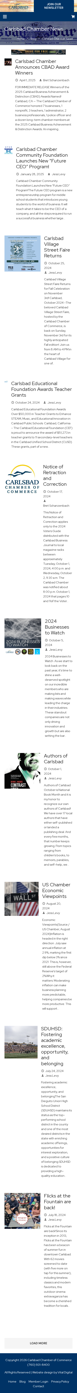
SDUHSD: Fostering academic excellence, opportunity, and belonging (55, 1046)
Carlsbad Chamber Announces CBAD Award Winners (42, 67)
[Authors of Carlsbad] (22, 755)
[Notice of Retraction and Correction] (22, 466)
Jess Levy (58, 174)
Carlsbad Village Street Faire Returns (57, 247)
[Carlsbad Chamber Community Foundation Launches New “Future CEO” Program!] (8, 149)
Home (12, 1381)
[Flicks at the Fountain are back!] (22, 1195)
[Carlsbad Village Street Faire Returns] (22, 238)
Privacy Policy (60, 1381)
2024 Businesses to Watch (57, 627)
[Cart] (73, 17)
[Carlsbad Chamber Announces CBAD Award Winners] (8, 61)
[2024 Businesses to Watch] (22, 621)
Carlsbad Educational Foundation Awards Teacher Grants (41, 389)
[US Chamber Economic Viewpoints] (21, 884)
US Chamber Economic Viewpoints (56, 890)
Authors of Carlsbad (56, 759)
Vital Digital (65, 1372)
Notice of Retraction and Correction (55, 475)
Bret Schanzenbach (56, 80)
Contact (38, 1386)
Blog (22, 1381)
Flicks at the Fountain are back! (57, 1202)
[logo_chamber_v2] (18, 6)
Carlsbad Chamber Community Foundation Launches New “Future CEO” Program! (42, 158)
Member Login (38, 1381)
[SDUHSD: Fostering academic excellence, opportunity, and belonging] (21, 1028)
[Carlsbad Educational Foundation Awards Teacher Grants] (5, 383)
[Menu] (5, 16)
